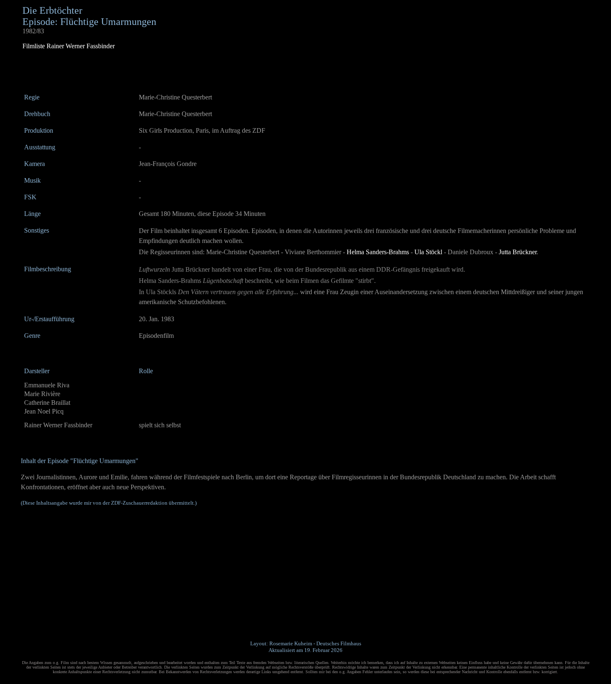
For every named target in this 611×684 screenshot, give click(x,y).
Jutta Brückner (518, 251)
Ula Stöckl (428, 251)
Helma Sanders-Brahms (378, 251)
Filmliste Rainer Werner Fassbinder (68, 46)
